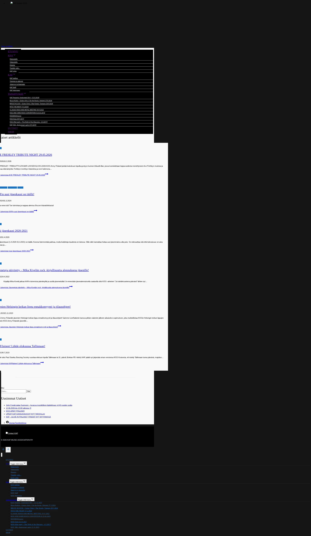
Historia (12, 65)
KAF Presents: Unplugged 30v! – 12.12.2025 (24, 97)
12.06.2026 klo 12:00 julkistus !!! (18, 408)
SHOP (11, 132)
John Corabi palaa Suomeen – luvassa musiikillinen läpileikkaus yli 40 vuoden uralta (39, 405)
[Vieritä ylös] (3, 450)
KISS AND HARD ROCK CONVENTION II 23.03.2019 (27, 113)
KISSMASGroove (15, 116)
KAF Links (13, 71)
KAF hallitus (14, 78)
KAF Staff (13, 87)
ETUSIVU (13, 51)
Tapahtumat (12, 187)
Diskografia (13, 59)
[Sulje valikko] (1, 455)
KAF (7, 482)
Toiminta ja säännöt (16, 81)
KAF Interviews (15, 90)
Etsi (2, 388)
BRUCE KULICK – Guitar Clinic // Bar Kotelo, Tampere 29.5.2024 (31, 104)
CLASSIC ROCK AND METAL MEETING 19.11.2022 (27, 110)
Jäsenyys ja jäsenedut (17, 84)
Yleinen (20, 187)
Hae (28, 391)
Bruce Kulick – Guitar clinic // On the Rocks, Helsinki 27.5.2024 (31, 101)
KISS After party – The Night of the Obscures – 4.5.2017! (29, 122)
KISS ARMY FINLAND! (15, 411)
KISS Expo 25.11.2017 (17, 119)
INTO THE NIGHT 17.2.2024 (19, 107)
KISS (8, 464)
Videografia (13, 62)
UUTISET (13, 128)
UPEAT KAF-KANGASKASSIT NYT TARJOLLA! (25, 414)
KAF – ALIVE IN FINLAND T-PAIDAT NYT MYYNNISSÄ (28, 417)
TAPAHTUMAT (11, 500)
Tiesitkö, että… (15, 68)
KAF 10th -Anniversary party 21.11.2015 (23, 125)
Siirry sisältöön (7, 46)
